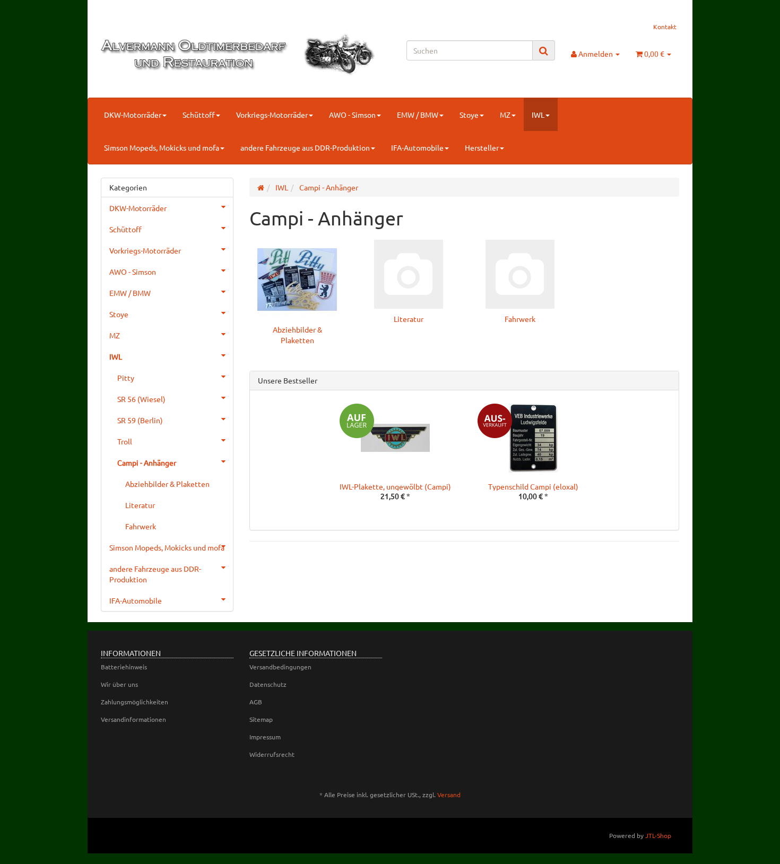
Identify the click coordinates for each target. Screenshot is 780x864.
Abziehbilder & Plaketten (167, 483)
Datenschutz (268, 684)
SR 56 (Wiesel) (141, 399)
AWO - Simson (352, 114)
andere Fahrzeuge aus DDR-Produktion (305, 147)
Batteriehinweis (124, 666)
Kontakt (665, 26)
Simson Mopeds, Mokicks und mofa (161, 147)
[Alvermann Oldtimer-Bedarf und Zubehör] (192, 54)
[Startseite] (260, 187)
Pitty (125, 377)
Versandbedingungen (280, 666)
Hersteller (482, 147)
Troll (124, 441)
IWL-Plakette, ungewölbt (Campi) (395, 486)
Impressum (265, 736)
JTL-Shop (658, 835)
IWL (538, 114)
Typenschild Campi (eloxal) (533, 486)
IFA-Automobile (417, 147)
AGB (255, 701)
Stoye (469, 114)
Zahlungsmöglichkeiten (134, 701)
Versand (449, 794)
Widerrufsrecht (271, 754)
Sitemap (261, 719)
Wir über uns (119, 684)
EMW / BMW (417, 114)
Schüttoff (199, 114)
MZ (505, 114)
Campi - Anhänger (146, 462)
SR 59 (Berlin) (140, 420)
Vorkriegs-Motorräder (272, 114)
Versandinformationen (133, 719)
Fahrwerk (520, 319)
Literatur (408, 319)
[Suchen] (543, 51)
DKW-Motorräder (132, 114)
